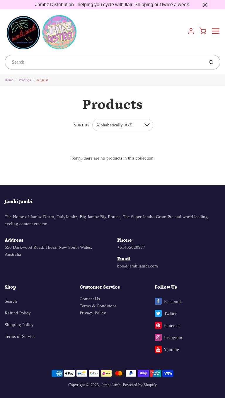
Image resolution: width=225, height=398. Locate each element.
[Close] (205, 4)
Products (25, 80)
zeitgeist (42, 80)
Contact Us (90, 299)
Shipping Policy (19, 324)
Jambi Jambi (19, 201)
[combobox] (104, 62)
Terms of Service (20, 336)
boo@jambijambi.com (137, 266)
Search (11, 301)
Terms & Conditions (98, 306)
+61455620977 (131, 247)
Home (9, 80)
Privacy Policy (93, 313)
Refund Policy (18, 313)
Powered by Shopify (140, 385)
